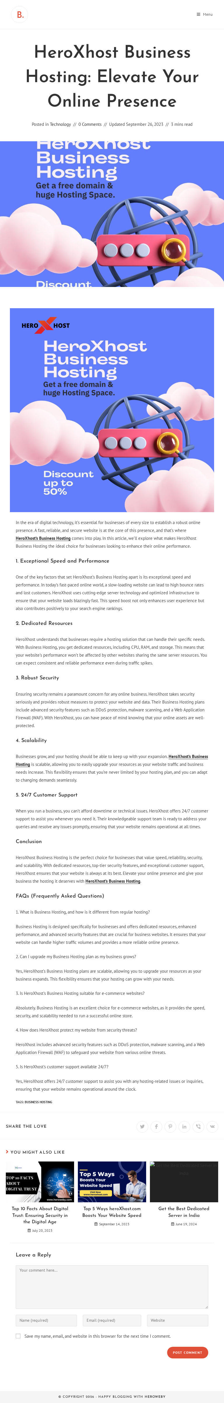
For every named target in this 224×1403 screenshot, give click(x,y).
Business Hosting (38, 1102)
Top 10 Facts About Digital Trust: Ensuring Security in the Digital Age (40, 1215)
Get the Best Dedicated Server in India (183, 1212)
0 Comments (90, 124)
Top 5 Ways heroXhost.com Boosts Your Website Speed (111, 1212)
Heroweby (155, 1397)
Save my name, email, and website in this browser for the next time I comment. (97, 1336)
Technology (60, 124)
